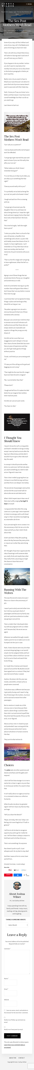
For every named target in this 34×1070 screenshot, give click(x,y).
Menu (30, 4)
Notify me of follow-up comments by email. (14, 1021)
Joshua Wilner (8, 5)
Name (6, 978)
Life (4, 30)
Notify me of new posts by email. (13, 1029)
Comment (7, 948)
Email (6, 989)
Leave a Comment (20, 32)
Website (6, 999)
